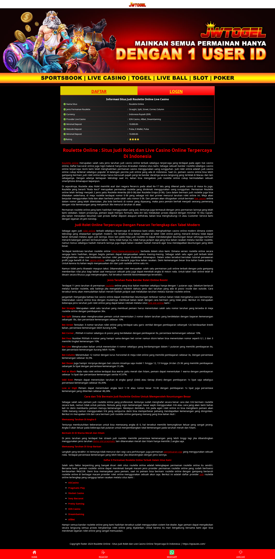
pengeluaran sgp (173, 451)
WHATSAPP (172, 556)
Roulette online (70, 162)
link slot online (156, 302)
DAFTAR (99, 91)
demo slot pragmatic (104, 441)
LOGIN (176, 91)
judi (202, 474)
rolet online (89, 230)
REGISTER (103, 556)
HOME (34, 556)
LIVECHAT (240, 556)
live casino (200, 198)
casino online (97, 260)
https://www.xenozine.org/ (125, 251)
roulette (110, 285)
